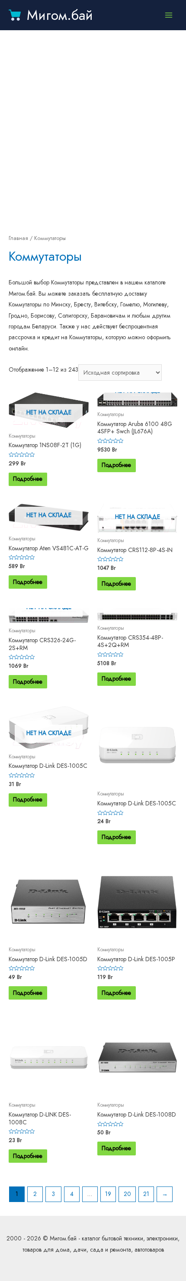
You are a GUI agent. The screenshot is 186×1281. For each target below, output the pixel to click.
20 (127, 1194)
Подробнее (27, 478)
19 (108, 1194)
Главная (18, 238)
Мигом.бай (60, 15)
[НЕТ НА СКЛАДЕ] (137, 614)
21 (146, 1194)
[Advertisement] (93, 131)
